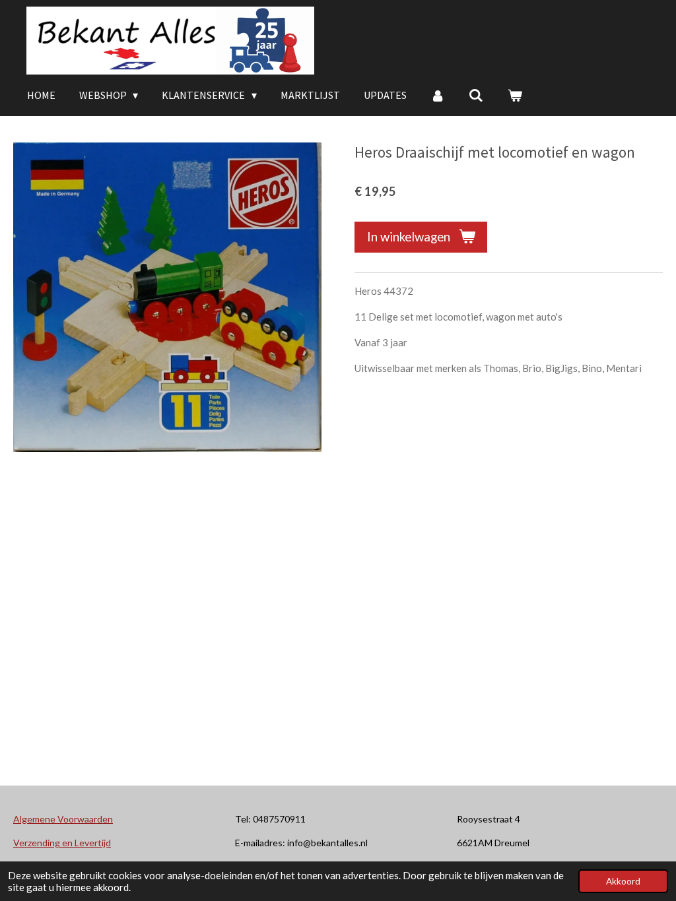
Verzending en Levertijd (62, 842)
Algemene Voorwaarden (63, 818)
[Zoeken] (476, 95)
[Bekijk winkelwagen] (515, 95)
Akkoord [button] (623, 881)
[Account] (438, 95)
